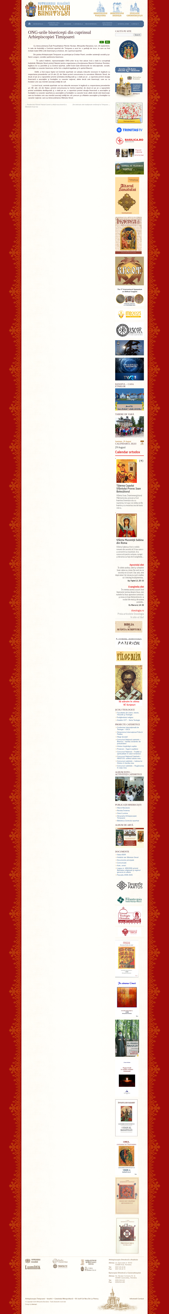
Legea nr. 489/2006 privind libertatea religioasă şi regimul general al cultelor (128, 870)
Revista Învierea (123, 810)
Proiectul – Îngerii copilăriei (127, 749)
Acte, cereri (121, 865)
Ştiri (29, 24)
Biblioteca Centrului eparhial (128, 821)
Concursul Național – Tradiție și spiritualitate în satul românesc (129, 753)
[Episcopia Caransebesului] (134, 9)
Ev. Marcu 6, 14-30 (136, 605)
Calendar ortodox (127, 452)
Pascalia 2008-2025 (125, 875)
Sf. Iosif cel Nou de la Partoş (86, 1299)
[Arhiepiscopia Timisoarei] (100, 9)
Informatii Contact (137, 1299)
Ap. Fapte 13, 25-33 (136, 580)
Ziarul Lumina (122, 813)
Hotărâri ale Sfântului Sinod (127, 857)
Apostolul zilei (137, 564)
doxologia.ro (137, 610)
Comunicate (121, 863)
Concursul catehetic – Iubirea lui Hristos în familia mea (129, 762)
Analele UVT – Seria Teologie (128, 720)
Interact (34, 1304)
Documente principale (125, 860)
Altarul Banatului (123, 808)
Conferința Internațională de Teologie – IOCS (128, 728)
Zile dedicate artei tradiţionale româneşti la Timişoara (91, 105)
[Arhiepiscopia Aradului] (117, 9)
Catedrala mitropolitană (63, 1299)
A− (102, 42)
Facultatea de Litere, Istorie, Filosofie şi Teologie (128, 714)
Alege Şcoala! (122, 737)
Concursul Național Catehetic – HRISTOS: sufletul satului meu (129, 757)
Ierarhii (49, 1299)
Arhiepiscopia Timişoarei (35, 1299)
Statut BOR (121, 855)
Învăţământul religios (125, 717)
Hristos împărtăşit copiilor (127, 746)
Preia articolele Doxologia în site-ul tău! (131, 615)
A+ (107, 42)
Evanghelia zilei (136, 586)
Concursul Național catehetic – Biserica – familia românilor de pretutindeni (129, 741)
